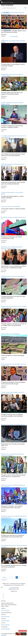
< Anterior (4, 577)
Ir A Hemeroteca (14, 36)
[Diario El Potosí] (7, 2)
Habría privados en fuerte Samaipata (10, 334)
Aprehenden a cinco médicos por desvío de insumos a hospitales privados (12, 247)
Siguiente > (4, 579)
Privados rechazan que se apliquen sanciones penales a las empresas (12, 393)
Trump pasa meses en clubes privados (10, 206)
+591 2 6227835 (5, 610)
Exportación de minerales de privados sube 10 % (13, 424)
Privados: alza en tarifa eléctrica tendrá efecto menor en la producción (12, 454)
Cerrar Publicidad (22, 631)
